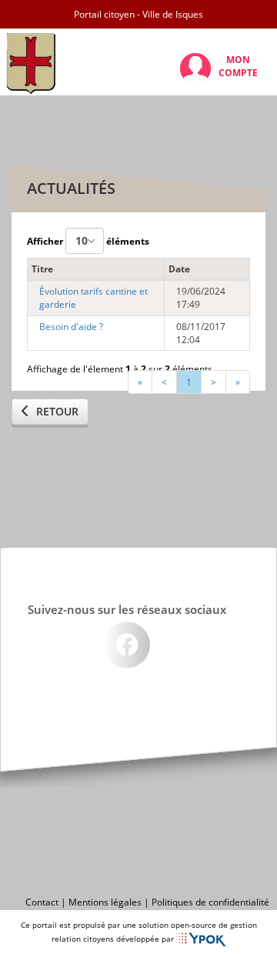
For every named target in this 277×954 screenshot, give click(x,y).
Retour (55, 411)
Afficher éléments (88, 241)
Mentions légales (105, 902)
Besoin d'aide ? (71, 326)
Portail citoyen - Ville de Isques (138, 14)
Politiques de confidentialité (210, 902)
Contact (41, 902)
